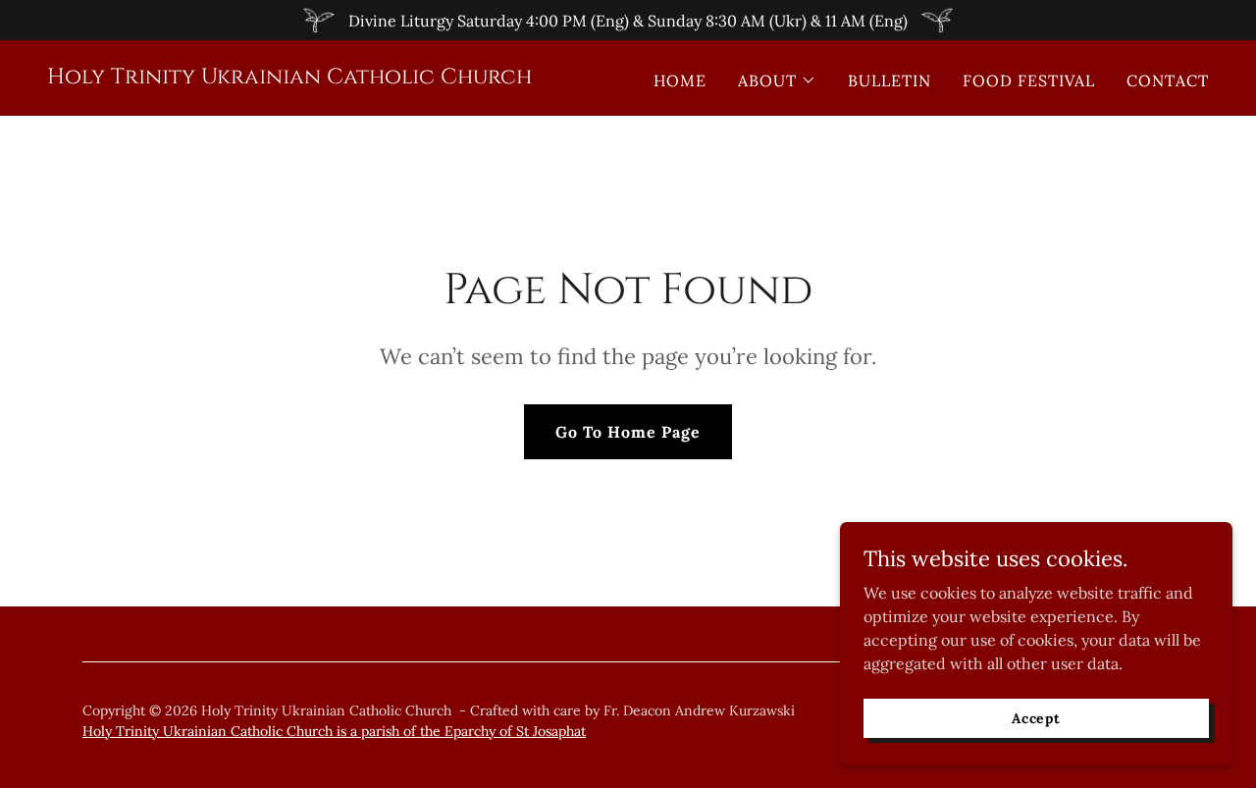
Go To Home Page (628, 432)
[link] (289, 77)
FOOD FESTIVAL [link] (1029, 80)
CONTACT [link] (1167, 80)
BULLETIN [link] (889, 80)
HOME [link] (680, 80)
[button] (777, 80)
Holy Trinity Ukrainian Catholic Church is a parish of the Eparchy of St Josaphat (334, 731)
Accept (1036, 717)
